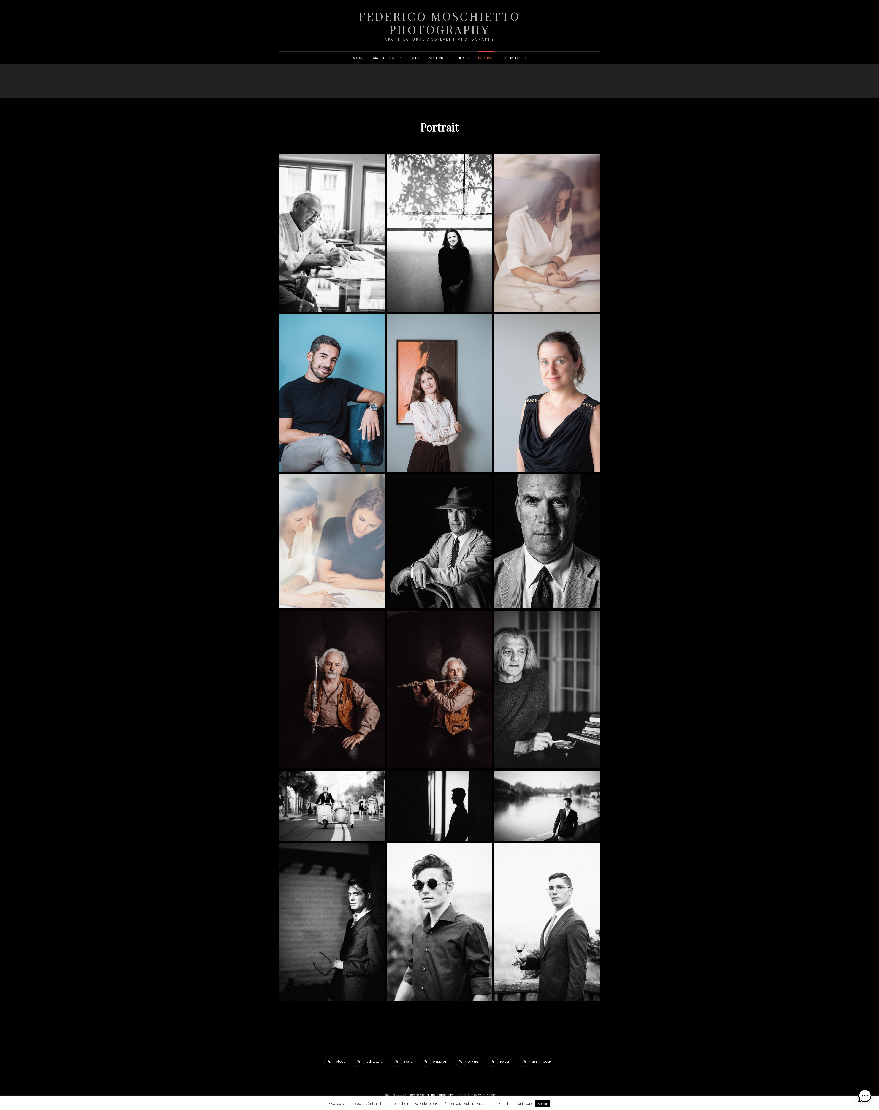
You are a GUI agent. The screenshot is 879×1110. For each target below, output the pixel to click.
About (358, 58)
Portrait (486, 58)
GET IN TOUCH (514, 58)
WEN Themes (487, 1095)
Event (414, 58)
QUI (487, 1103)
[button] (864, 1095)
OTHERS (459, 58)
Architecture (385, 58)
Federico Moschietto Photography (439, 22)
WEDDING (436, 58)
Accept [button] (542, 1104)
